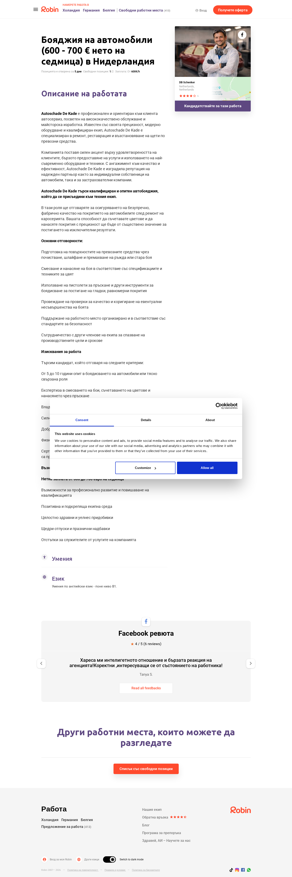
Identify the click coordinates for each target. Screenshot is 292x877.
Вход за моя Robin (57, 859)
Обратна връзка (164, 817)
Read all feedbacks (146, 688)
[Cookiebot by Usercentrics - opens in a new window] (218, 406)
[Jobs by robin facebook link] (243, 870)
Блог (146, 825)
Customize (143, 468)
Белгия (109, 10)
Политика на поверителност (83, 870)
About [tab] (210, 420)
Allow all (207, 468)
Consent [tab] (81, 420)
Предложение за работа (66, 826)
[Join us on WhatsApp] (248, 870)
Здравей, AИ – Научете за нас (166, 841)
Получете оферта (233, 10)
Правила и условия (115, 870)
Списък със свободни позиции (146, 769)
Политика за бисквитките (146, 870)
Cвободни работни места (144, 10)
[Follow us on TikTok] (232, 870)
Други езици (88, 859)
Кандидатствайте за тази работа (212, 106)
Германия (91, 10)
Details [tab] (146, 420)
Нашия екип (152, 810)
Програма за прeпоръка (161, 833)
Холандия (71, 10)
